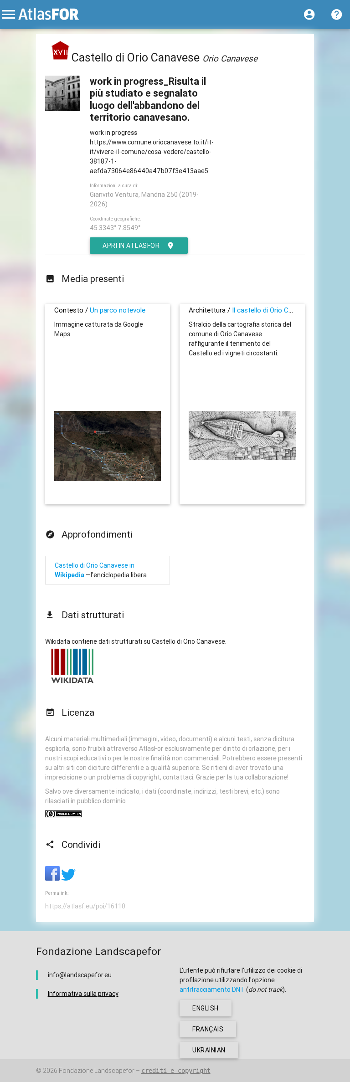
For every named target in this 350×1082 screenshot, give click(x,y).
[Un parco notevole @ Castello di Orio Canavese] (107, 479)
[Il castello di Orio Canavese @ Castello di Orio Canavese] (242, 458)
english (205, 1008)
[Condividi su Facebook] (53, 878)
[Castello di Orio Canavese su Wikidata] (72, 683)
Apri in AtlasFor (131, 245)
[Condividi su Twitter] (68, 878)
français (207, 1029)
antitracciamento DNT (212, 989)
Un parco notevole (117, 310)
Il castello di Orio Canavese (273, 310)
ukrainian (209, 1050)
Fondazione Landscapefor (96, 1071)
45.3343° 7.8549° (115, 228)
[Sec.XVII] (61, 58)
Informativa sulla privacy (83, 994)
